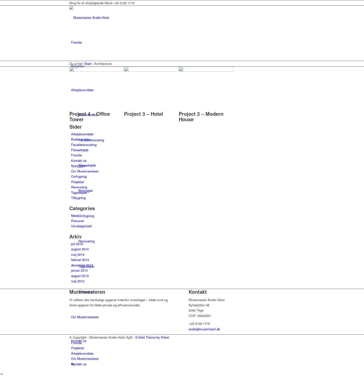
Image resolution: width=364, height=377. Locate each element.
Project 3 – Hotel (143, 113)
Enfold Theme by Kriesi (152, 337)
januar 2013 (79, 270)
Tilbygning (78, 197)
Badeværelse (80, 139)
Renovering (79, 187)
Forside (76, 155)
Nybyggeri (78, 165)
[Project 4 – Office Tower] (96, 70)
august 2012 (80, 275)
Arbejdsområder (82, 134)
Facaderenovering (84, 144)
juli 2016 (77, 243)
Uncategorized (81, 226)
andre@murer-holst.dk (204, 329)
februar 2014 (80, 259)
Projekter (77, 181)
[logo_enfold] (106, 17)
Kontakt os (79, 160)
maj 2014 (77, 254)
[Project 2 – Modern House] (206, 70)
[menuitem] (183, 42)
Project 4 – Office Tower (89, 116)
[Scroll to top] (1, 374)
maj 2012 (77, 281)
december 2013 (82, 265)
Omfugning (79, 176)
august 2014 (80, 249)
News (75, 215)
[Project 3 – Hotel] (151, 70)
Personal (77, 220)
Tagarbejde (79, 192)
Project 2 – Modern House (201, 116)
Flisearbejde (79, 149)
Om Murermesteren (85, 171)
